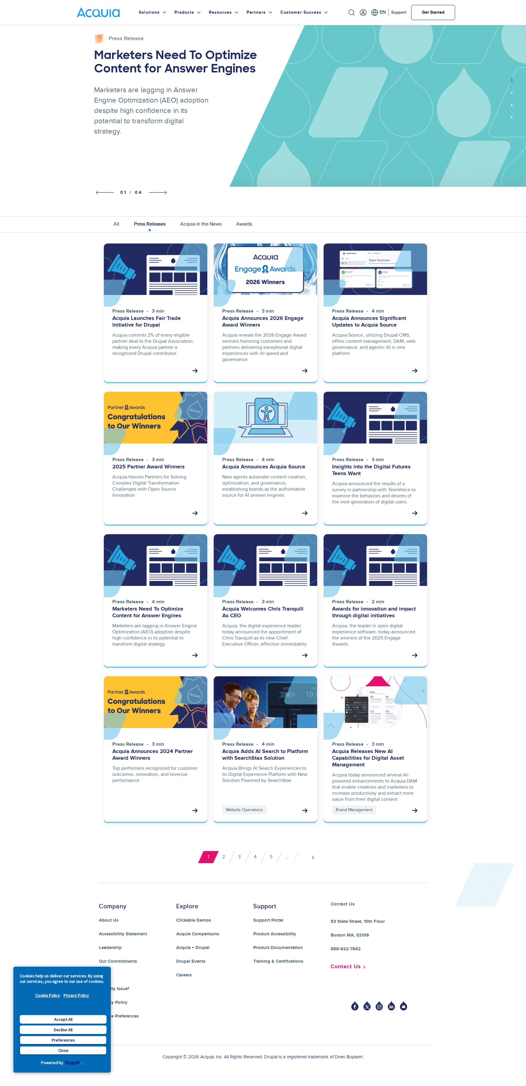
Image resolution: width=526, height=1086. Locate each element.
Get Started (433, 12)
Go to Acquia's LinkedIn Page (391, 1006)
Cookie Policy (47, 995)
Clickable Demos (193, 920)
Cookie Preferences (119, 1016)
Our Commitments (118, 961)
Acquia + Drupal (192, 948)
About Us (108, 920)
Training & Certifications (278, 961)
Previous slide (103, 193)
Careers (184, 975)
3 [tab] (512, 108)
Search (351, 12)
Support (398, 12)
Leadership (110, 948)
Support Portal (268, 920)
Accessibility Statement (123, 934)
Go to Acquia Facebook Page (355, 1006)
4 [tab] (512, 120)
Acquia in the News (201, 224)
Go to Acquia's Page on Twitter (367, 1006)
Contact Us (346, 966)
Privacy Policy (76, 995)
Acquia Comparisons (197, 934)
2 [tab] (512, 96)
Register (363, 12)
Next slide (158, 192)
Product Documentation (278, 948)
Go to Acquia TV (404, 1006)
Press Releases (150, 224)
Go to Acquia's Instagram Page (379, 1006)
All (116, 224)
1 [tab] (512, 84)
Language (378, 12)
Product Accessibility (274, 934)
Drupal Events (190, 961)
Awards (244, 224)
